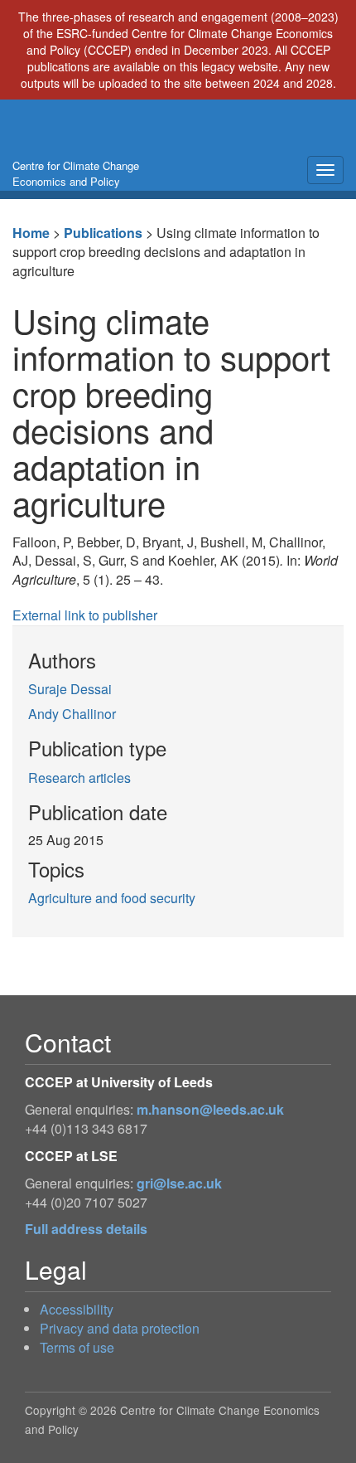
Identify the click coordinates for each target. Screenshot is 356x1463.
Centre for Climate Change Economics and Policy (75, 173)
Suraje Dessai (70, 688)
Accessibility (76, 1309)
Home (31, 232)
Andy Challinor (72, 713)
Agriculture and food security (111, 897)
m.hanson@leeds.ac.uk (210, 1109)
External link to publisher (84, 615)
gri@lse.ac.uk (179, 1183)
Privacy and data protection (120, 1328)
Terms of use (77, 1347)
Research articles (79, 777)
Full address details (86, 1228)
